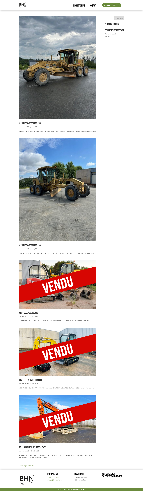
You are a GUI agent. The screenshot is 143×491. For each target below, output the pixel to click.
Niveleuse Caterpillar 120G (30, 123)
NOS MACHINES (79, 6)
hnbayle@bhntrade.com (54, 480)
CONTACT (92, 6)
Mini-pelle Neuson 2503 (28, 312)
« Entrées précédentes (26, 466)
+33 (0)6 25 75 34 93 (112, 5)
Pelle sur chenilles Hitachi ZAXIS (32, 447)
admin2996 (25, 127)
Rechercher (119, 18)
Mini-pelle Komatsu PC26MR (30, 380)
